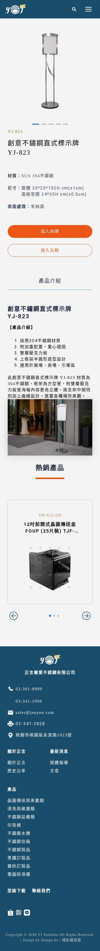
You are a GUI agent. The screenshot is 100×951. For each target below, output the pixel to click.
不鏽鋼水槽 (19, 833)
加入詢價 (50, 231)
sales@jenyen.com (35, 712)
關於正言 (16, 751)
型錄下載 (16, 891)
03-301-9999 (29, 689)
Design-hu (49, 940)
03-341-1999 (29, 701)
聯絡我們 (41, 891)
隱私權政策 (71, 940)
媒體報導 (59, 762)
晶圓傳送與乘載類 (25, 800)
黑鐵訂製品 (19, 858)
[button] (74, 9)
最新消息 (59, 751)
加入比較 (50, 250)
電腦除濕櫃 (19, 874)
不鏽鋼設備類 (21, 817)
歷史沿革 (16, 771)
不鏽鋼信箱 (19, 841)
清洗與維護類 (21, 809)
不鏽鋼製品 (19, 850)
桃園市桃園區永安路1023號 (44, 735)
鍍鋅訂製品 (19, 866)
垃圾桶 (14, 825)
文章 (54, 771)
